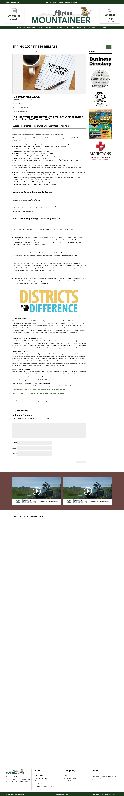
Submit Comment (81, 461)
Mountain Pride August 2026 (34, 668)
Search (109, 46)
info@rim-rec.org (44, 134)
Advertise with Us (51, 2)
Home (19, 27)
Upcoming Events (36, 51)
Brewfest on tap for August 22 (35, 586)
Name (14, 442)
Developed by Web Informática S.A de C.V (105, 794)
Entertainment (91, 27)
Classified (103, 27)
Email (14, 448)
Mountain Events (25, 51)
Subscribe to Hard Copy (71, 2)
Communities (81, 27)
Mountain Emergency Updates (32, 27)
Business (70, 27)
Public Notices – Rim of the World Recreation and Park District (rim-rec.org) (38, 393)
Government (59, 27)
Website (14, 453)
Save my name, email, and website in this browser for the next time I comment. (37, 458)
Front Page (28, 591)
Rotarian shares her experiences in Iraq (42, 750)
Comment (15, 422)
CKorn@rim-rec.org (24, 107)
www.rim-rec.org (24, 111)
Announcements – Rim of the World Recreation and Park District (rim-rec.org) (38, 389)
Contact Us (60, 2)
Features (48, 27)
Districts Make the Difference (42, 380)
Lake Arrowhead (40, 591)
